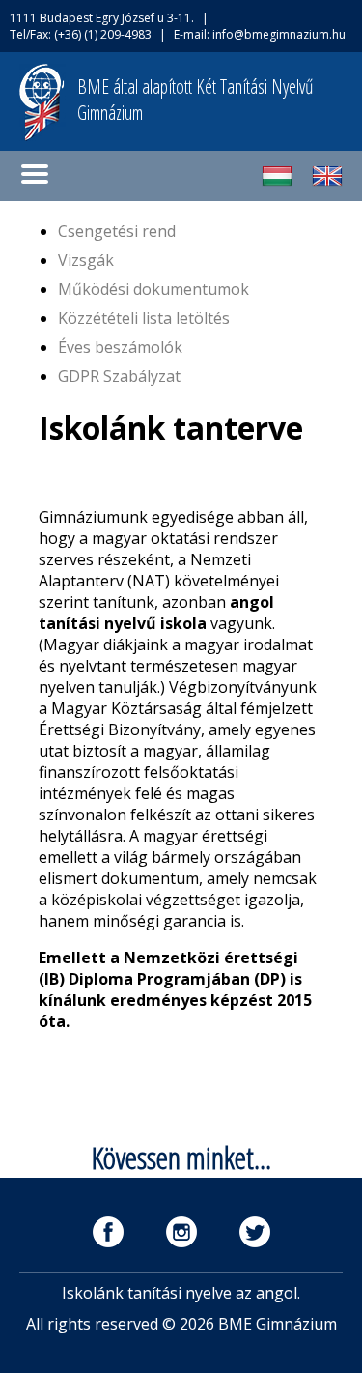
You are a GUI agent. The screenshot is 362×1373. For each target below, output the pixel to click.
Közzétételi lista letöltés (144, 318)
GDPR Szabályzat (119, 375)
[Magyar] (277, 185)
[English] (327, 185)
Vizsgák (86, 260)
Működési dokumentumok (153, 289)
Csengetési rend (117, 231)
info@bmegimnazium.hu (279, 34)
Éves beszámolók (120, 347)
